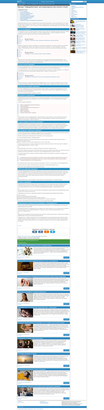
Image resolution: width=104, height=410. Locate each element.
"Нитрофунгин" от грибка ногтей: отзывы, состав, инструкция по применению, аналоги (42, 76)
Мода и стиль (74, 16)
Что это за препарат (23, 11)
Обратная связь (21, 402)
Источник (19, 225)
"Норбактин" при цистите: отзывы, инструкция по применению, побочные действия (41, 40)
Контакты (52, 1)
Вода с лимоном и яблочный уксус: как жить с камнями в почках (35, 245)
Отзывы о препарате (24, 19)
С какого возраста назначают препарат (27, 15)
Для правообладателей (44, 403)
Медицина (19, 273)
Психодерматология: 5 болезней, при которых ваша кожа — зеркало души (37, 307)
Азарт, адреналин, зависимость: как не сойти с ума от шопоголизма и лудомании (39, 386)
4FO (20, 1)
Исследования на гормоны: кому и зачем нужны (30, 338)
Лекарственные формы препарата (26, 13)
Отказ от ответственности (38, 409)
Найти (85, 1)
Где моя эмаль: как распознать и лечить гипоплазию (31, 369)
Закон (72, 9)
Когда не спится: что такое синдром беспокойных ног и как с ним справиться (38, 261)
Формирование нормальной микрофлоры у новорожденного (31, 20)
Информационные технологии (77, 7)
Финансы (73, 8)
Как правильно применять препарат (27, 17)
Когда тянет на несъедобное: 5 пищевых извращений (32, 292)
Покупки (73, 15)
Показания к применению (25, 14)
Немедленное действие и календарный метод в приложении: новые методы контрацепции (42, 276)
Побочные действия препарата (26, 18)
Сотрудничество (43, 401)
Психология (73, 10)
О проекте (47, 1)
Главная (43, 1)
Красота (72, 13)
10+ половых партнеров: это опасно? (27, 353)
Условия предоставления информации (25, 409)
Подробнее (66, 257)
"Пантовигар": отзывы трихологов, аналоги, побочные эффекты (38, 53)
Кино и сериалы (74, 14)
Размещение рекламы (44, 402)
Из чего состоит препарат (25, 12)
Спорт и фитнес (74, 11)
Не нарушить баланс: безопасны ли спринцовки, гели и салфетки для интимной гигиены (41, 322)
